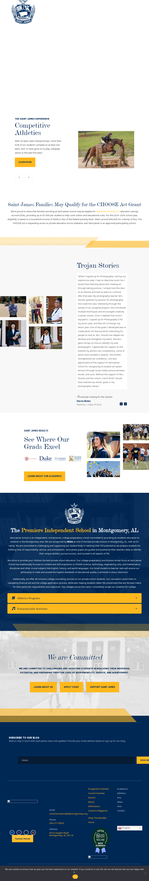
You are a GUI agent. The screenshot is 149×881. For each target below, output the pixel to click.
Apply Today (71, 687)
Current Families (96, 793)
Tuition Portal (22, 838)
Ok (75, 876)
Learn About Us (43, 687)
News (120, 801)
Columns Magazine (97, 810)
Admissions (94, 806)
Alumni (91, 797)
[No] (145, 873)
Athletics (121, 793)
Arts (119, 797)
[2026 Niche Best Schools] (100, 840)
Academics (122, 788)
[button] (135, 13)
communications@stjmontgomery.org (68, 813)
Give (119, 806)
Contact (121, 810)
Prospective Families (98, 788)
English (125, 828)
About (91, 801)
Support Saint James (102, 687)
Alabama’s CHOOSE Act (108, 211)
